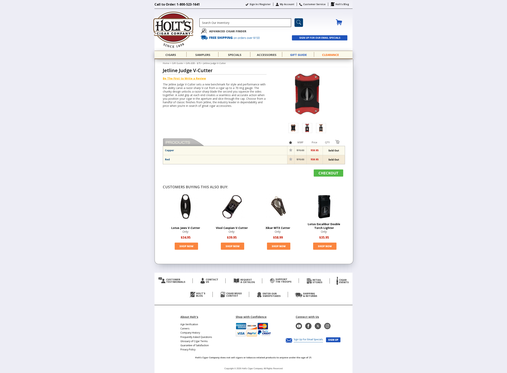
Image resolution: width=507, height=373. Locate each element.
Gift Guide (177, 63)
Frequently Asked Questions (196, 337)
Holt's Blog (342, 4)
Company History (190, 332)
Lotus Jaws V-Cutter (185, 228)
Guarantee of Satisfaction (194, 345)
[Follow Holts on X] (318, 326)
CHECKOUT (328, 173)
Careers (184, 328)
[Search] (298, 22)
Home (166, 63)
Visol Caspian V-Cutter (232, 228)
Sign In (254, 4)
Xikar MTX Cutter (278, 228)
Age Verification (189, 324)
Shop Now (186, 246)
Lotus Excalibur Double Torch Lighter (324, 226)
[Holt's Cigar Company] (176, 30)
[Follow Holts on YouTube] (299, 326)
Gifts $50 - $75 (193, 63)
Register (265, 4)
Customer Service (314, 4)
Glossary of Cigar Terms (194, 341)
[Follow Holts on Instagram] (327, 326)
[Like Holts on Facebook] (308, 326)
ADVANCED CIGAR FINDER (227, 31)
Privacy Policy (187, 349)
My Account (287, 4)
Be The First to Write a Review (184, 78)
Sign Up (333, 339)
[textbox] (245, 22)
